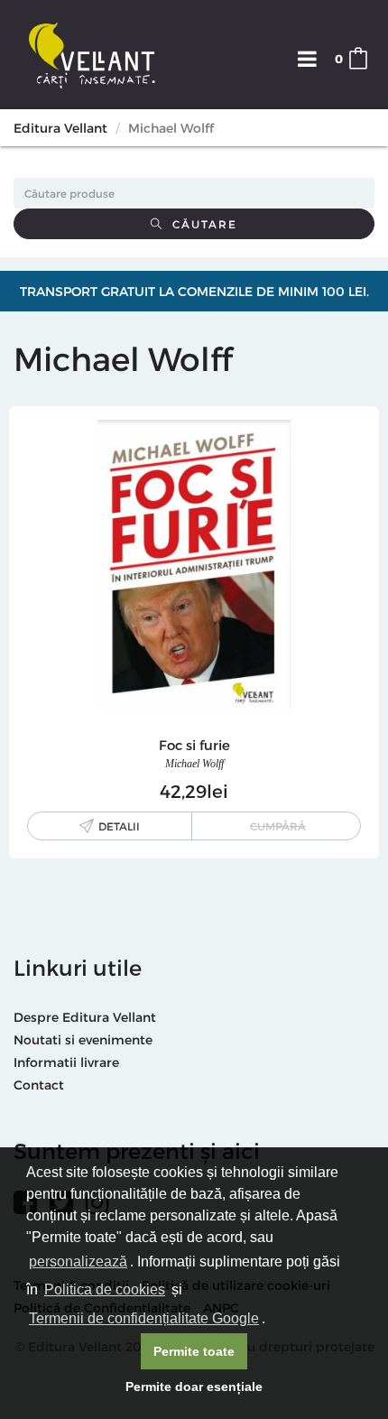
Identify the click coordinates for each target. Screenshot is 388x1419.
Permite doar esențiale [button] (194, 1386)
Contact (39, 1084)
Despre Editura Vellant (85, 1017)
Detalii (119, 826)
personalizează (78, 1261)
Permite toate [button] (194, 1351)
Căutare (200, 224)
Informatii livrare (66, 1062)
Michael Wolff (194, 763)
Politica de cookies (104, 1289)
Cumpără (278, 826)
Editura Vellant (60, 127)
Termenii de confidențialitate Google (144, 1318)
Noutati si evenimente (83, 1039)
